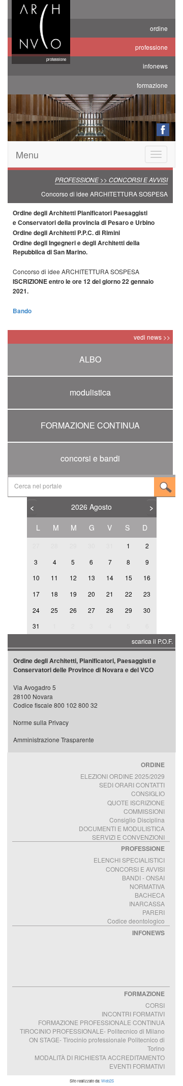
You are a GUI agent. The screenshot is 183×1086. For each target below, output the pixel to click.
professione (151, 47)
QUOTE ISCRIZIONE (136, 802)
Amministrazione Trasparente (53, 739)
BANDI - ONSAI (143, 877)
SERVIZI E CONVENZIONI (128, 837)
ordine (159, 28)
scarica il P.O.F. (152, 641)
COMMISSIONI (144, 811)
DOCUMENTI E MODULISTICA (122, 828)
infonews (155, 65)
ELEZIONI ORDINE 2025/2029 (122, 776)
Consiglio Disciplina (137, 819)
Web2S (107, 1080)
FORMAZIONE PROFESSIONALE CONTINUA (101, 1022)
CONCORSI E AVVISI (135, 869)
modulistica (90, 392)
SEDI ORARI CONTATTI (132, 784)
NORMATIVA (147, 886)
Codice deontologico (136, 920)
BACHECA (150, 895)
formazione (152, 85)
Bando (22, 310)
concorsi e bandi (90, 458)
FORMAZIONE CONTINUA (90, 425)
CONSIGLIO (148, 793)
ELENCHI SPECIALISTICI (129, 859)
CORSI (155, 1005)
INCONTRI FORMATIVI (133, 1013)
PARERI (153, 912)
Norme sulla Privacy (41, 722)
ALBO (90, 359)
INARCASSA (147, 903)
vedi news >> (152, 337)
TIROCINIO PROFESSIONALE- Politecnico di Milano (92, 1031)
